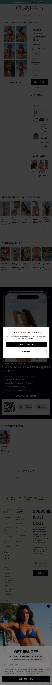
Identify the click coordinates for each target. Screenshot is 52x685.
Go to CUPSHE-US (26, 345)
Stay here (26, 351)
